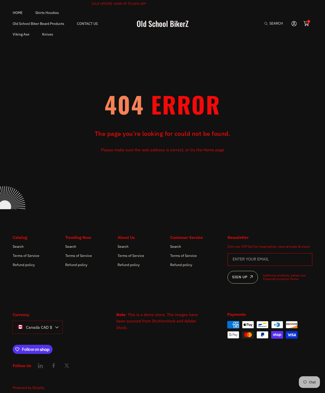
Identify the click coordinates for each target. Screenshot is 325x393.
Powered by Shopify (28, 387)
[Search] (267, 23)
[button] (273, 23)
